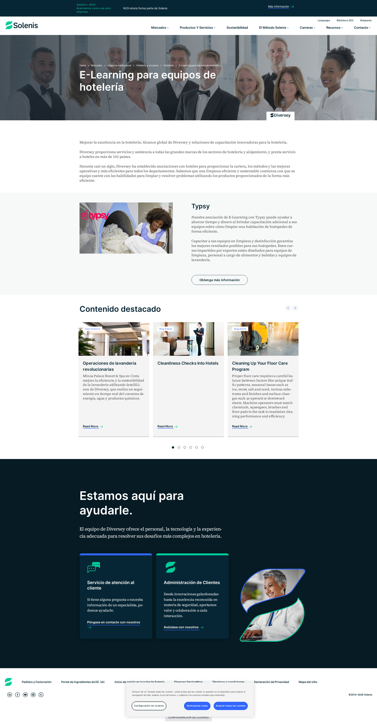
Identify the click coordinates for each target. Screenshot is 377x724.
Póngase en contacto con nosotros (113, 622)
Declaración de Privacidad (271, 682)
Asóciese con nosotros (181, 627)
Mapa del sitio (308, 682)
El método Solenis (273, 27)
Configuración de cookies (188, 717)
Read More (91, 426)
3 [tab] (185, 447)
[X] (41, 695)
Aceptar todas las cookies (231, 705)
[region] (190, 699)
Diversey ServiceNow (188, 682)
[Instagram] (33, 695)
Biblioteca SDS (345, 20)
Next (294, 303)
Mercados (159, 27)
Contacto (361, 27)
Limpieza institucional (119, 65)
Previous (287, 303)
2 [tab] (179, 447)
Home (83, 65)
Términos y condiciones (228, 682)
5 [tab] (196, 447)
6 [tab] (202, 447)
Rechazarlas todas (197, 705)
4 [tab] (190, 447)
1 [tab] (173, 447)
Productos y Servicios (197, 27)
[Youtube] (25, 695)
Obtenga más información (219, 280)
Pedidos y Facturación (37, 682)
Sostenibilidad (237, 27)
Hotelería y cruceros (147, 65)
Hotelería (169, 65)
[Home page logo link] (22, 29)
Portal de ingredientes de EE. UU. (83, 682)
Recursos (333, 27)
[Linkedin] (10, 695)
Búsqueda (366, 20)
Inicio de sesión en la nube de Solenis (140, 682)
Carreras (307, 27)
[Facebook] (17, 695)
